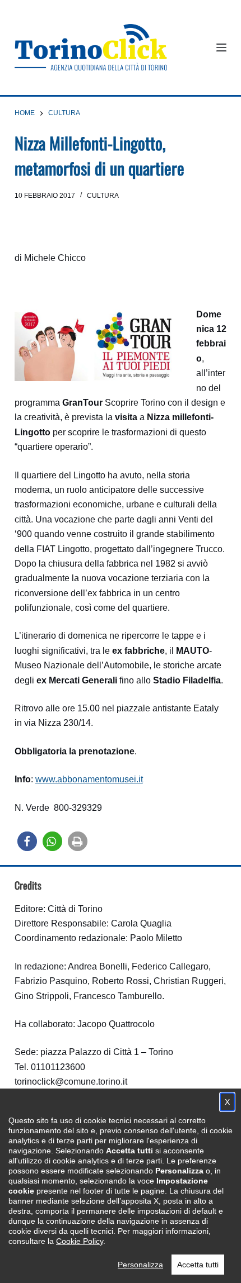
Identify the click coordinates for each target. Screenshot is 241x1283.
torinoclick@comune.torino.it (71, 1081)
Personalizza (140, 1264)
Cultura (103, 195)
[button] (27, 841)
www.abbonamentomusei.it (89, 779)
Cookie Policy (79, 1241)
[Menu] (221, 47)
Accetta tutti (198, 1264)
